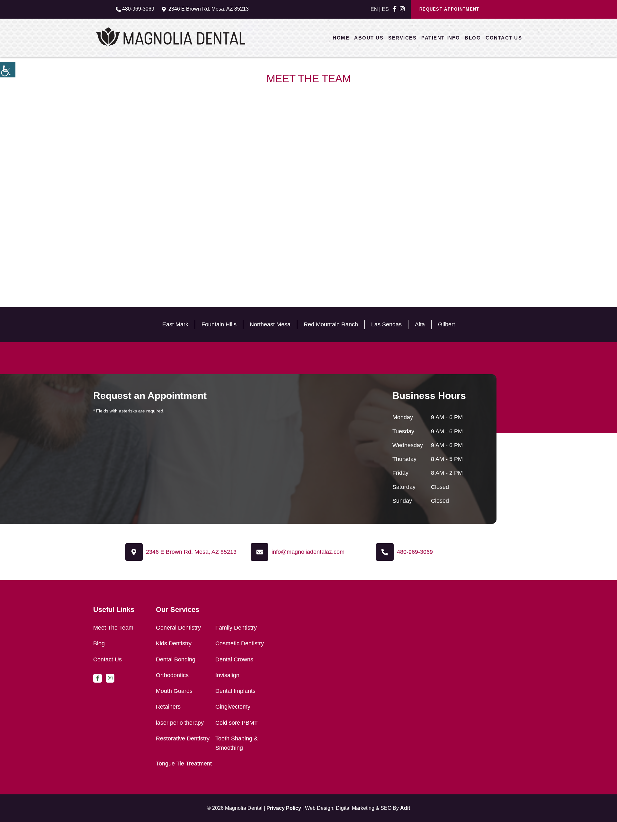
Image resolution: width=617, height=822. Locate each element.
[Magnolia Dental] (170, 36)
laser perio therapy (180, 723)
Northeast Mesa (270, 324)
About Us (368, 37)
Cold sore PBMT (236, 723)
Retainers (168, 706)
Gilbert (446, 324)
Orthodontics (172, 675)
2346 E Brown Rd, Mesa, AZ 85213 (208, 9)
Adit (405, 808)
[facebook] (395, 9)
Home (341, 37)
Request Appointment (449, 9)
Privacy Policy (283, 808)
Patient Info (440, 37)
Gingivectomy (232, 706)
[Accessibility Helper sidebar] (7, 69)
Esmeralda (421, 222)
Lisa (163, 222)
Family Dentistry (236, 627)
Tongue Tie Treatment (184, 763)
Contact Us (504, 37)
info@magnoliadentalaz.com (308, 552)
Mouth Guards (174, 691)
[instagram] (402, 9)
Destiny (292, 222)
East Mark (175, 324)
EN (374, 9)
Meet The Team (113, 627)
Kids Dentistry (174, 643)
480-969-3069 (138, 9)
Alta (420, 324)
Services (402, 37)
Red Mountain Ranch (331, 324)
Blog (473, 37)
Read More (171, 239)
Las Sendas (386, 324)
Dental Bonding (175, 659)
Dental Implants (235, 691)
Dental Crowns (234, 659)
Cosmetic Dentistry (239, 643)
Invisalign (227, 675)
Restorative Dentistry (183, 738)
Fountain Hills (219, 324)
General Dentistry (178, 627)
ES (385, 9)
